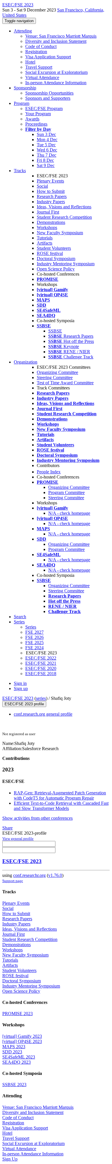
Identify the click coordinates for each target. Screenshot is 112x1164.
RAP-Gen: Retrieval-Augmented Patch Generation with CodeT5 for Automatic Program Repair (60, 795)
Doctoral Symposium (56, 258)
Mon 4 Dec (47, 139)
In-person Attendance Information (55, 82)
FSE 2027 (34, 632)
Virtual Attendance (42, 77)
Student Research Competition (64, 217)
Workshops (47, 227)
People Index (49, 471)
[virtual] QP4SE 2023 (22, 1041)
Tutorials (45, 237)
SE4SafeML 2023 (18, 1056)
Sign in (20, 683)
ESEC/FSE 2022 (40, 658)
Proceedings (36, 124)
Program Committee (66, 492)
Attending (23, 30)
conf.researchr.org (29, 875)
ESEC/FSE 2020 (40, 668)
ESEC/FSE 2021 (40, 663)
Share (7, 827)
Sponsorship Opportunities (49, 93)
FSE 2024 (34, 647)
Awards (32, 118)
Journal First (48, 212)
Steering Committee (55, 377)
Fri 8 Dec (45, 160)
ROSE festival (50, 253)
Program (21, 103)
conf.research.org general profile (43, 714)
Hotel (30, 61)
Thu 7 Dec (46, 155)
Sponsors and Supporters (47, 98)
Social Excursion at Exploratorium (56, 72)
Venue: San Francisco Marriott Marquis (60, 36)
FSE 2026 (34, 637)
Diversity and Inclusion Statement (55, 41)
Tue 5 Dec (46, 144)
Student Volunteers (54, 248)
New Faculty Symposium (60, 232)
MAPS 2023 (13, 1046)
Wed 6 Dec (47, 149)
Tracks (20, 170)
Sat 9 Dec (46, 165)
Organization (25, 362)
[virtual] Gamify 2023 (22, 1036)
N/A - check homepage (69, 513)
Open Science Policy (56, 268)
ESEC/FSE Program (44, 108)
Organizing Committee (57, 372)
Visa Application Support (48, 56)
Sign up (21, 688)
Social (42, 186)
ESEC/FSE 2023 (17, 698)
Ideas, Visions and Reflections (64, 206)
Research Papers (52, 196)
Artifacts (44, 243)
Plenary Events (50, 180)
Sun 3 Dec (46, 134)
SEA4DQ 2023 (16, 1062)
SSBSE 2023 (14, 1084)
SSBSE (55, 331)
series (41, 698)
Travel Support (38, 67)
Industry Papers (51, 201)
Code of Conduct (41, 46)
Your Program (38, 113)
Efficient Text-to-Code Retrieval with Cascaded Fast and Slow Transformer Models (61, 806)
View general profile (18, 838)
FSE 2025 (34, 642)
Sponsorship (25, 87)
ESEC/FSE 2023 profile (24, 704)
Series (30, 627)
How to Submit (51, 191)
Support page (12, 881)
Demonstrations (51, 222)
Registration (36, 51)
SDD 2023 (12, 1051)
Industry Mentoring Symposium (65, 263)
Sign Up (10, 1159)
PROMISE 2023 (17, 1013)
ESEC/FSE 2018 (40, 673)
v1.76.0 (55, 875)
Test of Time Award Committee (65, 382)
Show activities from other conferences (37, 818)
